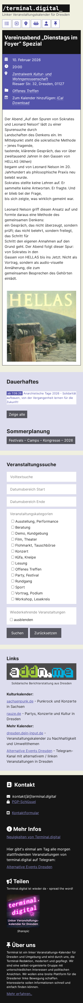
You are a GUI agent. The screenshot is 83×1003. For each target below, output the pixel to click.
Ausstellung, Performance (36, 521)
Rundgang (23, 581)
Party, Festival (26, 575)
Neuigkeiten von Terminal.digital (33, 837)
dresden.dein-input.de (25, 733)
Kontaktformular (25, 813)
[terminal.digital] (6, 23)
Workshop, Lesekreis (32, 599)
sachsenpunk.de (20, 701)
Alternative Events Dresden (29, 751)
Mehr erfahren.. (19, 993)
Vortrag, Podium (28, 593)
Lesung (20, 563)
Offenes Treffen (25, 91)
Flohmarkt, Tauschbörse (34, 545)
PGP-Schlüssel (24, 801)
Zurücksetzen (45, 633)
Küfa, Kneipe (25, 557)
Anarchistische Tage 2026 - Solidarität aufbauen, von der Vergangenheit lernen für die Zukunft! (41, 398)
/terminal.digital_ (32, 8)
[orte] (26, 23)
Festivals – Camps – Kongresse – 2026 (41, 440)
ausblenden (23, 619)
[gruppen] (36, 23)
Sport (19, 587)
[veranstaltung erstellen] (16, 23)
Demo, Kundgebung (31, 533)
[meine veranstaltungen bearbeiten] (46, 23)
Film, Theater (25, 539)
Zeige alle (17, 414)
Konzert (21, 551)
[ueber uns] (56, 23)
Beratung (22, 527)
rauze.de (14, 713)
